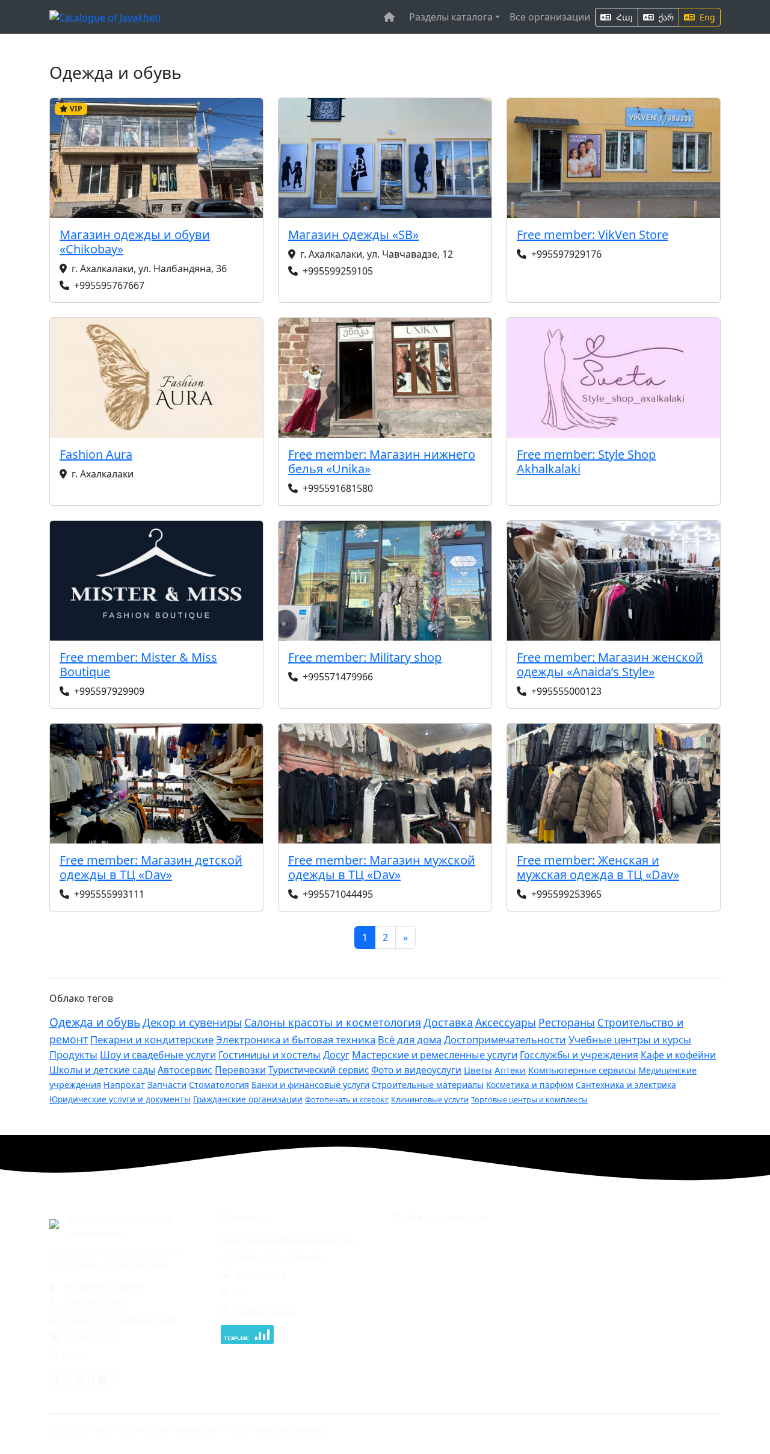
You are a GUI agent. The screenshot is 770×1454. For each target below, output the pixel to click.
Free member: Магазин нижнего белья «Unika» (381, 461)
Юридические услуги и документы (120, 1099)
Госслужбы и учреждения (579, 1054)
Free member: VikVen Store (592, 234)
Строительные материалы (428, 1084)
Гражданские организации (248, 1099)
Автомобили (417, 1239)
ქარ (665, 17)
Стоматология (219, 1084)
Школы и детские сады (102, 1070)
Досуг (336, 1054)
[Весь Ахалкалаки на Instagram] (79, 1379)
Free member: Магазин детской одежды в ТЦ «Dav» (151, 867)
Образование (420, 1291)
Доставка (448, 1022)
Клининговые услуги (430, 1099)
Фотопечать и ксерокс (347, 1099)
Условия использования (271, 1257)
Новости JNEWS (265, 1309)
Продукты (73, 1054)
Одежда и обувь (94, 1022)
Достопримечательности (505, 1039)
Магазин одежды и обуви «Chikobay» (135, 241)
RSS (240, 1291)
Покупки (576, 1309)
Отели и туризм (425, 1309)
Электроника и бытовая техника (295, 1039)
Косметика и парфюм (529, 1084)
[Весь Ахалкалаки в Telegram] (102, 1379)
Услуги (573, 1326)
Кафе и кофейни (678, 1054)
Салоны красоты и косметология (332, 1022)
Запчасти (166, 1084)
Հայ (623, 17)
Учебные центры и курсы (629, 1039)
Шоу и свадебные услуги (158, 1054)
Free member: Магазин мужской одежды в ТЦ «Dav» (381, 867)
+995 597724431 (97, 1302)
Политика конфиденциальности (287, 1239)
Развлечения (419, 1326)
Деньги (407, 1257)
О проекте (245, 1217)
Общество (580, 1291)
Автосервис (185, 1070)
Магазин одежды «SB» (353, 234)
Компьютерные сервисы (582, 1070)
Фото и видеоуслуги (416, 1070)
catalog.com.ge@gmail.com (120, 1319)
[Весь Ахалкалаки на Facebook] (57, 1379)
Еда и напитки (588, 1257)
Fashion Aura (96, 454)
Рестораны (566, 1022)
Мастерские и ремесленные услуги (434, 1054)
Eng (706, 17)
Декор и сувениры (192, 1022)
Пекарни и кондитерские (152, 1039)
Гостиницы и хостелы (269, 1054)
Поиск (75, 1354)
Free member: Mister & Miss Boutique (138, 664)
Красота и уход (590, 1274)
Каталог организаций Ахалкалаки (119, 1226)
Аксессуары (505, 1022)
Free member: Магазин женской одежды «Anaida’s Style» (610, 664)
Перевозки (240, 1070)
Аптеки (510, 1070)
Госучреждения (591, 1239)
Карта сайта (260, 1274)
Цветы (478, 1070)
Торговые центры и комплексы (529, 1099)
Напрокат (124, 1084)
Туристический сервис (318, 1070)
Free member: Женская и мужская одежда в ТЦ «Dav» (598, 867)
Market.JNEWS (92, 1337)
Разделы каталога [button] (451, 16)
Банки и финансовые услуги (310, 1084)
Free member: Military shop (365, 657)
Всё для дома (410, 1039)
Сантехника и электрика (626, 1084)
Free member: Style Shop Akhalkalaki (586, 461)
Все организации (550, 16)
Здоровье (411, 1274)
